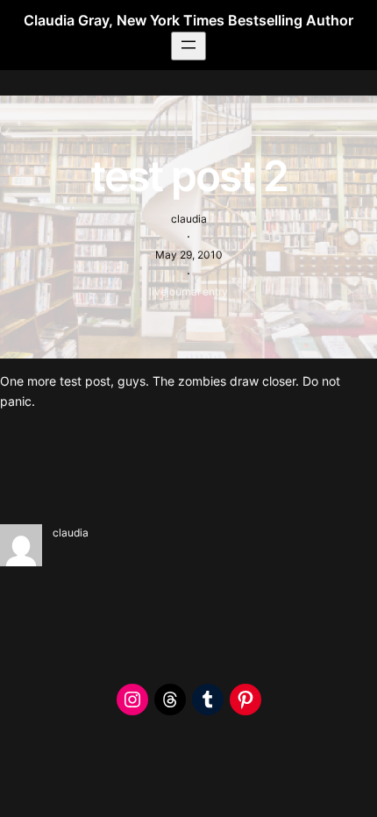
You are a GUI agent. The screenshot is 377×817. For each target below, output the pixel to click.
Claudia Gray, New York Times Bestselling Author (188, 20)
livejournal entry (188, 291)
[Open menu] (188, 46)
